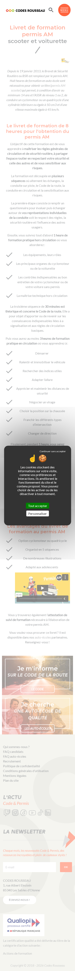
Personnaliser (37, 513)
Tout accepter (37, 505)
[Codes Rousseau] (25, 10)
